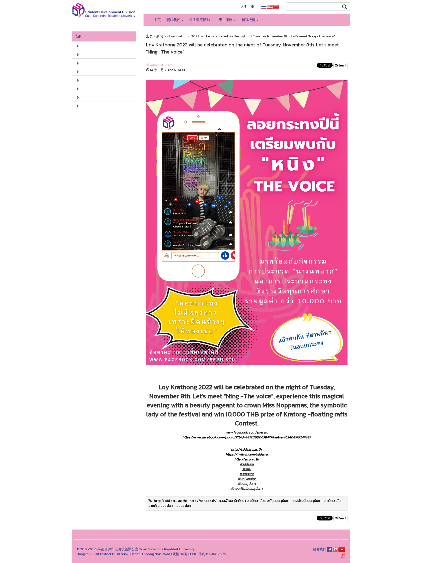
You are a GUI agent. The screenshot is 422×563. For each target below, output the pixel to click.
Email (342, 65)
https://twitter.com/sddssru (247, 454)
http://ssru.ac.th (246, 459)
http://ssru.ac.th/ (203, 500)
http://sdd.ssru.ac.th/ (170, 500)
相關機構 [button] (249, 19)
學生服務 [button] (226, 19)
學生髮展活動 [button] (200, 19)
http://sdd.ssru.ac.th (246, 449)
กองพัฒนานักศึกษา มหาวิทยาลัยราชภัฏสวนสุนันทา (254, 500)
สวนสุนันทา (184, 505)
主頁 (157, 19)
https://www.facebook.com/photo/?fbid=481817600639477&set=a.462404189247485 (246, 437)
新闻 (79, 36)
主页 (149, 36)
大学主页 (247, 6)
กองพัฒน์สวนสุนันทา (306, 500)
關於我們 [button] (174, 19)
